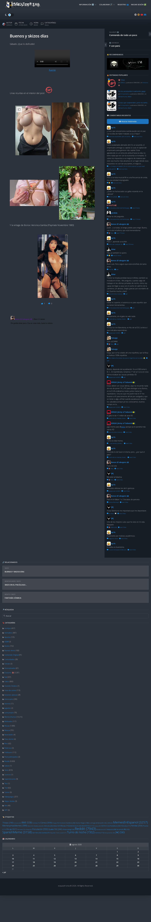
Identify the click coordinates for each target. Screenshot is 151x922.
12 (55, 859)
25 (34, 866)
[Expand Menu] (95, 4)
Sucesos (7, 774)
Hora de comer (10, 690)
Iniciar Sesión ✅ (138, 4)
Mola (56, 826)
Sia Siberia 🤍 (112, 513)
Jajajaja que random (114, 333)
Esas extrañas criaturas (115, 294)
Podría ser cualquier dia (115, 244)
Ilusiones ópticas (10, 695)
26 (55, 866)
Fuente (52, 70)
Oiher (113, 249)
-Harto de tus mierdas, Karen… (117, 319)
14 (96, 859)
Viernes (99, 833)
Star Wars (36, 833)
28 (96, 866)
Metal (30, 826)
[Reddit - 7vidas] (139, 15)
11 (34, 859)
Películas (125, 826)
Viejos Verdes (9, 801)
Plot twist (21, 829)
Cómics (46, 822)
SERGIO (9, 25)
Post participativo (11, 757)
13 (75, 859)
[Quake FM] (128, 69)
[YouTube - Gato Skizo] (142, 15)
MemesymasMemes (14, 825)
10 (13, 859)
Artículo (17, 823)
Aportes (7, 637)
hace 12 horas (136, 219)
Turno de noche (80, 832)
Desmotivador (9, 668)
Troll (6, 788)
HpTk (113, 127)
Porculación (40, 829)
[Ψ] (120, 832)
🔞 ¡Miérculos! (112, 527)
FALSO (62, 823)
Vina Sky (110, 269)
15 (117, 859)
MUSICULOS (75, 826)
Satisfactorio (101, 829)
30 (138, 866)
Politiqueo (8, 752)
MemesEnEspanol (130, 822)
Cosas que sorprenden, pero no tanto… (133, 103)
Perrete (137, 825)
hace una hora (137, 136)
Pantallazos (115, 826)
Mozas (7, 726)
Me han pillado (112, 197)
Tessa (52, 833)
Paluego (114, 338)
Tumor (6, 792)
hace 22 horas (117, 255)
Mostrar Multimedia (128, 121)
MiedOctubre (39, 826)
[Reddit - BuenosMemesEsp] (135, 15)
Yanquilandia (110, 833)
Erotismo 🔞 (9, 672)
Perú (6, 743)
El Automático (125, 94)
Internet (7, 704)
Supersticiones (10, 779)
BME (27, 822)
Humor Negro (82, 823)
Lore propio (9, 712)
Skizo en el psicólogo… (16, 585)
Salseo (7, 766)
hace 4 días (124, 538)
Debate (7, 664)
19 (55, 862)
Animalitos (8, 633)
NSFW (105, 826)
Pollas (29, 829)
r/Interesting (68, 829)
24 (13, 866)
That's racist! (61, 833)
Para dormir (9, 739)
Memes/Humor (10, 581)
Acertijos (7, 628)
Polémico (8, 748)
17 (13, 862)
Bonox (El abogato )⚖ (120, 224)
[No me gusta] (49, 303)
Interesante (8, 699)
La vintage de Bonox (96, 823)
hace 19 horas (129, 244)
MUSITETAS (88, 826)
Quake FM (55, 829)
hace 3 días (126, 491)
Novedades (8, 735)
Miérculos (48, 826)
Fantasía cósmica (13, 598)
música (97, 826)
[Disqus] (52, 344)
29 (117, 866)
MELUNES (108, 823)
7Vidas (7, 822)
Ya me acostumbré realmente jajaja (131, 91)
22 (117, 862)
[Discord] (145, 15)
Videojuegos (9, 797)
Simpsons (111, 829)
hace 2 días (126, 407)
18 (34, 862)
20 (75, 862)
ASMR (6, 642)
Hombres (70, 823)
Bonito (7, 594)
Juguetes (7, 708)
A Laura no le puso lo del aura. (117, 550)
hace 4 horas (136, 208)
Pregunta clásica (113, 538)
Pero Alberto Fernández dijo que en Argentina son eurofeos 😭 (126, 358)
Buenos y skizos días (14, 571)
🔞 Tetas (121, 80)
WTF (6, 810)
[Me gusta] (42, 303)
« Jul (4, 872)
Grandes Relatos (10, 686)
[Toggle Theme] (9, 14)
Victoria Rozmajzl (113, 502)
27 (75, 866)
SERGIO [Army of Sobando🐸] (123, 382)
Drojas (55, 823)
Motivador (8, 721)
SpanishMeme (17, 832)
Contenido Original (11, 655)
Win (5, 805)
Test (6, 783)
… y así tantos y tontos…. (115, 443)
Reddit (6, 761)
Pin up (11, 829)
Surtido (46, 833)
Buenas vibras (9, 650)
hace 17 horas (120, 233)
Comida (36, 823)
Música (7, 730)
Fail (5, 677)
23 (138, 862)
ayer (117, 269)
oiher (123, 427)
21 (96, 862)
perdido (114, 213)
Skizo (7, 568)
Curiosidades (9, 659)
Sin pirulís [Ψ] (122, 829)
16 (138, 859)
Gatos (6, 681)
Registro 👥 (123, 4)
